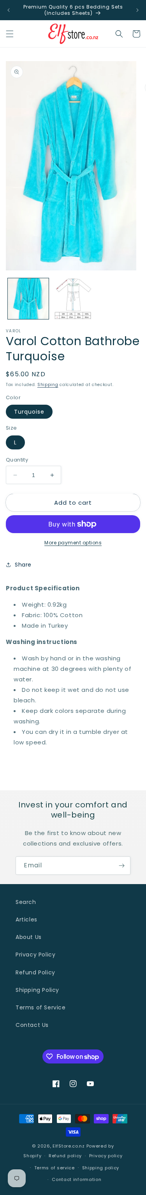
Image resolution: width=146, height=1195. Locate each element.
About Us (29, 937)
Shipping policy (101, 1168)
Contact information (76, 1179)
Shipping (47, 385)
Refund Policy (35, 972)
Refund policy (65, 1156)
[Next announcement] (137, 10)
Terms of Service (41, 1007)
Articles (26, 919)
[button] (9, 33)
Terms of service (54, 1168)
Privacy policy (106, 1156)
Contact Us (32, 1025)
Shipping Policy (37, 990)
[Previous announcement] (8, 10)
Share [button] (23, 565)
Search (26, 902)
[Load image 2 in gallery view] (73, 298)
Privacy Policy (35, 954)
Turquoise (29, 412)
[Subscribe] (121, 865)
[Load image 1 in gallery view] (28, 298)
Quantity (17, 459)
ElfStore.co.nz (69, 1146)
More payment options (73, 542)
